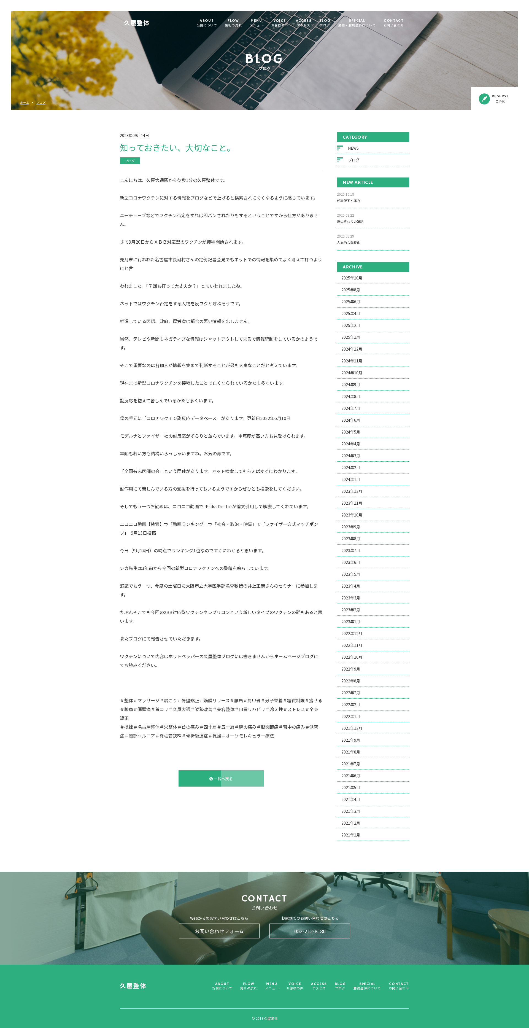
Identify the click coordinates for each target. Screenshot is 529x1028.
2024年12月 (351, 349)
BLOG (325, 23)
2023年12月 (351, 491)
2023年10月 (351, 515)
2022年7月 (350, 692)
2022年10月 (351, 657)
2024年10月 (351, 372)
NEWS (353, 148)
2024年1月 (350, 479)
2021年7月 (350, 763)
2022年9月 (350, 669)
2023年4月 (350, 586)
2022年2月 (350, 704)
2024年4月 (350, 443)
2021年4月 (350, 799)
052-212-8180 (310, 931)
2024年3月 (350, 455)
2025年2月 (350, 325)
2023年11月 (351, 503)
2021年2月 (350, 823)
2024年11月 (351, 361)
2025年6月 (350, 301)
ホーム (24, 102)
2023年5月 (350, 574)
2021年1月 (350, 835)
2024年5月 (350, 432)
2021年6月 (350, 775)
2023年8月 (350, 538)
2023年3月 (350, 598)
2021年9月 (350, 740)
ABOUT (207, 23)
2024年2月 (350, 467)
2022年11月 (351, 645)
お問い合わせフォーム (219, 931)
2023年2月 (350, 609)
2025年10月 (351, 278)
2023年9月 (350, 526)
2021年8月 (350, 752)
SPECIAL (357, 23)
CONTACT (394, 23)
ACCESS (304, 23)
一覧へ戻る (223, 778)
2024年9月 (350, 384)
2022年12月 (351, 633)
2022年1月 (350, 716)
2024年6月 (350, 420)
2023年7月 (350, 550)
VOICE (279, 23)
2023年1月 (350, 621)
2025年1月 (350, 337)
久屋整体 (137, 23)
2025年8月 (350, 289)
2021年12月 (351, 728)
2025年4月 (350, 313)
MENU (256, 23)
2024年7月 (350, 408)
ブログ (40, 102)
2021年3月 (350, 811)
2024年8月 (350, 396)
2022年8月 (350, 680)
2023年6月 (350, 562)
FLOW (233, 23)
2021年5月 (350, 787)
